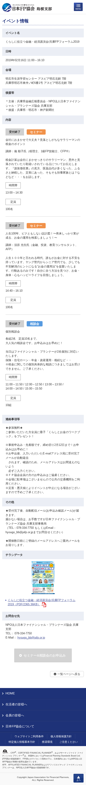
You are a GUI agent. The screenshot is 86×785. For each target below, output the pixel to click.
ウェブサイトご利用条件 (29, 736)
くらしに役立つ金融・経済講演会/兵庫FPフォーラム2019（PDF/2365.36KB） (41, 602)
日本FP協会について (20, 726)
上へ (78, 778)
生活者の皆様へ (16, 704)
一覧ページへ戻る (68, 674)
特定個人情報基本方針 (22, 741)
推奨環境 (47, 741)
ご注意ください (68, 741)
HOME (10, 693)
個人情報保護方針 (61, 736)
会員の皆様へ (15, 715)
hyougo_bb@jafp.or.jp (31, 637)
